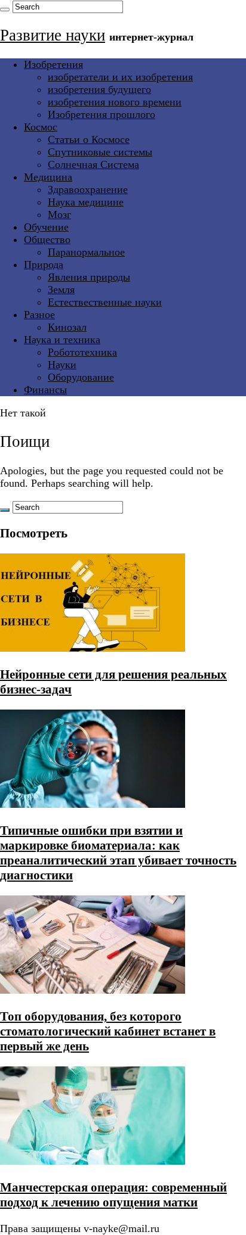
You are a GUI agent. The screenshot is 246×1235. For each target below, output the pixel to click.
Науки (62, 365)
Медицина (48, 177)
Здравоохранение (88, 189)
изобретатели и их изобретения (120, 77)
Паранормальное (86, 252)
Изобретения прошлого (101, 114)
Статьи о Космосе (89, 139)
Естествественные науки (105, 302)
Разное (39, 315)
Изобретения (53, 64)
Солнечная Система (93, 164)
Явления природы (89, 277)
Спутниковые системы (100, 152)
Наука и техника (62, 340)
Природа (43, 264)
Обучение (46, 227)
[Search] (5, 9)
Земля (61, 289)
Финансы (45, 390)
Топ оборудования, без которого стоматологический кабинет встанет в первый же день (108, 1031)
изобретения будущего (99, 89)
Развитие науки (52, 35)
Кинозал (67, 327)
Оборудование (81, 377)
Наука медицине (86, 202)
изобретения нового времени (115, 102)
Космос (40, 127)
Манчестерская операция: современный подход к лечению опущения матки (113, 1194)
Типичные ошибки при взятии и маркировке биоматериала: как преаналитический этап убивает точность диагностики (118, 852)
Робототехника (82, 352)
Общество (47, 239)
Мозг (59, 214)
